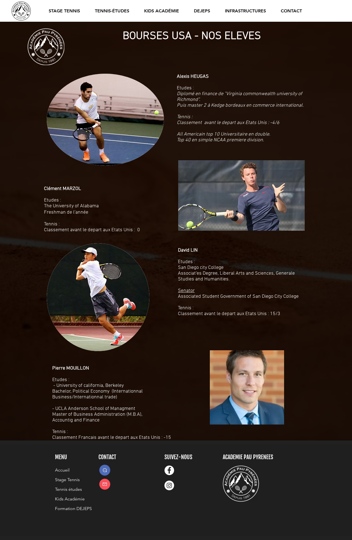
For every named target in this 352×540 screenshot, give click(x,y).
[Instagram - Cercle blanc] (169, 485)
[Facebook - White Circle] (169, 470)
